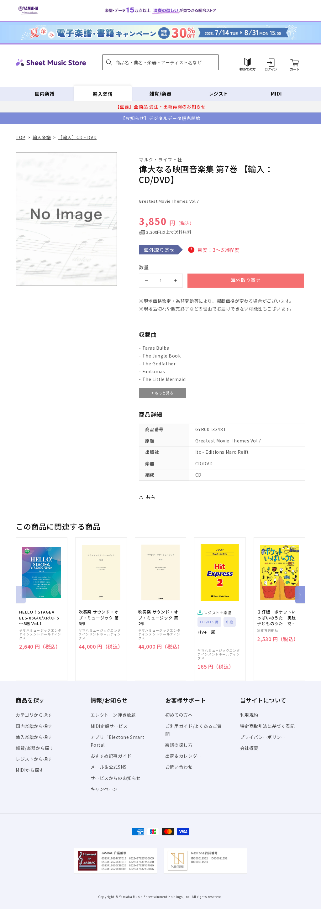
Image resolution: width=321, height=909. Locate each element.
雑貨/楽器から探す (35, 748)
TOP (20, 137)
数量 (144, 267)
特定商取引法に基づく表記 (267, 726)
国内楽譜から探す (34, 726)
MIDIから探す (30, 770)
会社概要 (249, 748)
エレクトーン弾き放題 (113, 715)
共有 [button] (150, 497)
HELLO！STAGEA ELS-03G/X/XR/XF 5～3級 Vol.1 (39, 617)
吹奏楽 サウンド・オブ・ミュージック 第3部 (99, 617)
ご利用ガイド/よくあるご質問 (193, 730)
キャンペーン (104, 789)
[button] (160, 62)
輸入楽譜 (102, 93)
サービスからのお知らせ (116, 778)
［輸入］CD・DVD (77, 137)
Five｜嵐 (206, 632)
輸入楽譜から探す (34, 737)
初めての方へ (179, 715)
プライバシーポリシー (263, 737)
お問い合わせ (179, 767)
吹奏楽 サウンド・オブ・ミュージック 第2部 (158, 617)
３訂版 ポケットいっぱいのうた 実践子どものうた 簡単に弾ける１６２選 (276, 617)
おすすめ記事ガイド (111, 756)
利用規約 (249, 715)
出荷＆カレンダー (183, 756)
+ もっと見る (162, 393)
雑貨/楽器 (160, 93)
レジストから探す (34, 759)
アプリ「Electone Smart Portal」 (118, 741)
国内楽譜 (44, 93)
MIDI (276, 93)
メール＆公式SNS (109, 767)
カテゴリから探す (34, 715)
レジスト (218, 93)
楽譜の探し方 (179, 745)
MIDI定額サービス (109, 726)
